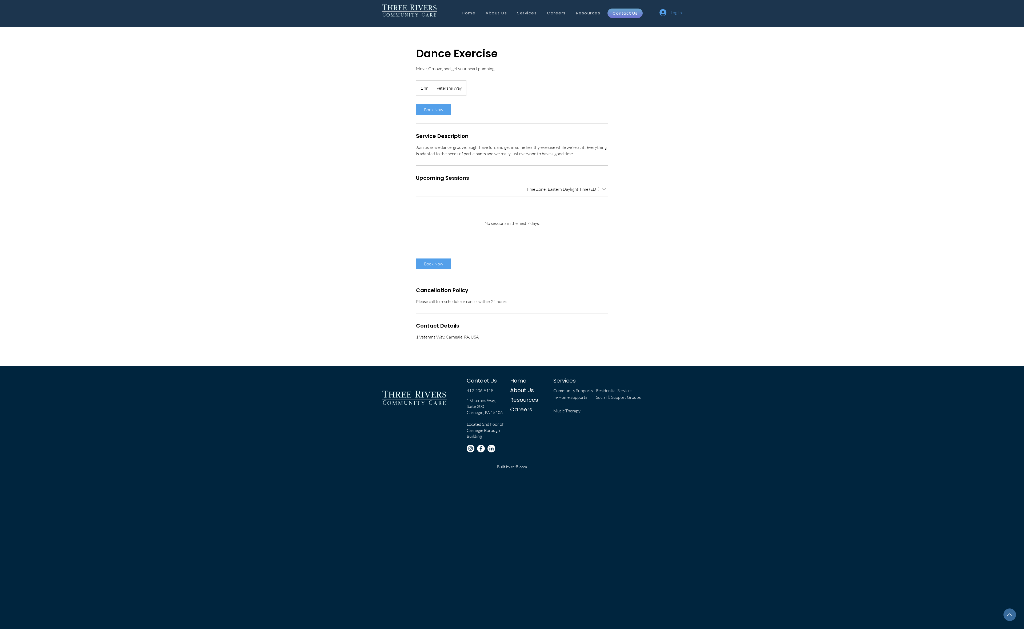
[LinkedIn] (491, 448)
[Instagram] (470, 448)
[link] (433, 109)
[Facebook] (481, 448)
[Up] (1009, 614)
